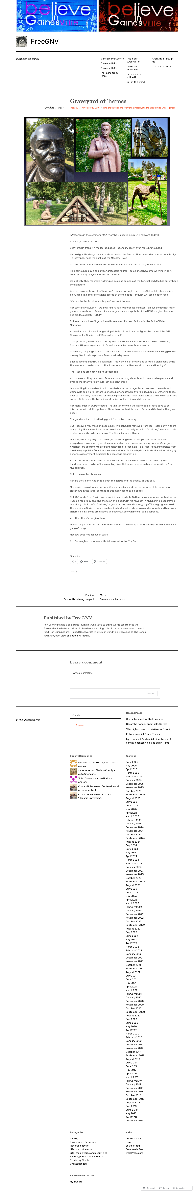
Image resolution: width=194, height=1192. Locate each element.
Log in (129, 1142)
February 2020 (134, 1037)
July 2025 (131, 801)
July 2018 (131, 1106)
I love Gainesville (79, 1145)
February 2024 (134, 863)
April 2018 (131, 1117)
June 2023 (132, 892)
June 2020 (132, 1022)
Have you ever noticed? (134, 76)
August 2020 (133, 1015)
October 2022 (133, 921)
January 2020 (134, 1040)
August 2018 (133, 1102)
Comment (150, 693)
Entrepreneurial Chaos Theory (143, 734)
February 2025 (134, 820)
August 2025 (133, 798)
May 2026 (131, 765)
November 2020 (135, 1004)
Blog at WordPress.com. (28, 719)
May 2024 (131, 852)
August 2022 (133, 928)
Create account (134, 1138)
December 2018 (134, 1088)
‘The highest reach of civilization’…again (148, 729)
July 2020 (131, 1019)
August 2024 (133, 841)
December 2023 (135, 870)
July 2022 (131, 932)
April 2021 (131, 986)
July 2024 (131, 845)
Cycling (74, 1138)
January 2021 (133, 997)
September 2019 (135, 1055)
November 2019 (134, 1048)
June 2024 (132, 849)
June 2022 (132, 935)
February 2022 (134, 950)
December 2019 (134, 1044)
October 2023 (133, 878)
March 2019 (132, 1077)
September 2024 (135, 838)
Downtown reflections (132, 68)
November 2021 (134, 961)
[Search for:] (95, 715)
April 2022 (131, 943)
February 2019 (134, 1080)
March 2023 (132, 903)
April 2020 (131, 1030)
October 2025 (133, 791)
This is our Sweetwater (133, 60)
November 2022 (135, 917)
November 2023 (135, 874)
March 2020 (132, 1033)
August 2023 (133, 885)
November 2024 (135, 830)
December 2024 (135, 827)
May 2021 (131, 982)
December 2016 (134, 1120)
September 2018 (135, 1098)
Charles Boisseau (88, 786)
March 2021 (132, 990)
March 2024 (132, 859)
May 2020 (131, 1026)
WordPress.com (134, 1153)
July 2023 (131, 888)
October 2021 (133, 964)
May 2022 (131, 939)
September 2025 (135, 794)
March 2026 (132, 772)
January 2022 (133, 954)
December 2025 (135, 783)
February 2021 (134, 993)
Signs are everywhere (112, 58)
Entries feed (133, 1145)
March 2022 (132, 946)
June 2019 (131, 1066)
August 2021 (133, 972)
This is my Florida (79, 1160)
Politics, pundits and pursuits (147, 108)
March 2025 (132, 816)
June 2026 (132, 762)
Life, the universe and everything (118, 108)
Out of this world (136, 82)
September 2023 (135, 881)
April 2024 (131, 856)
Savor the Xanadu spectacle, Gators (146, 724)
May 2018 (131, 1113)
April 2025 (131, 812)
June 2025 (132, 805)
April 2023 (131, 899)
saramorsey (85, 770)
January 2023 (133, 910)
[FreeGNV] (97, 16)
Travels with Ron (109, 63)
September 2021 (135, 968)
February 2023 (134, 907)
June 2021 (131, 979)
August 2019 (133, 1059)
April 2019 (131, 1073)
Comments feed (135, 1149)
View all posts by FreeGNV (75, 635)
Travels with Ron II (110, 68)
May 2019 (131, 1069)
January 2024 (133, 867)
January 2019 (133, 1084)
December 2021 (134, 957)
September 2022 (135, 925)
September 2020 (135, 1011)
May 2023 (131, 896)
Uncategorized (168, 108)
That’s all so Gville (161, 66)
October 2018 (133, 1095)
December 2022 (135, 914)
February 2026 (134, 776)
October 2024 (133, 834)
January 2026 (133, 780)
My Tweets (76, 1181)
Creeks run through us (162, 60)
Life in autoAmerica (81, 1149)
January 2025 (133, 823)
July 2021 (131, 975)
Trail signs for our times (110, 74)
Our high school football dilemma (144, 719)
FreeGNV (45, 41)
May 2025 (131, 809)
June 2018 (132, 1109)
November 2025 (135, 787)
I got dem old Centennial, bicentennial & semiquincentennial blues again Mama (148, 741)
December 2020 (135, 1001)
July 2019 (131, 1062)
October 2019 (133, 1051)
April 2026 (131, 769)
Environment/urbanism (83, 1142)
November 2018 (134, 1091)
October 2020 (133, 1008)
